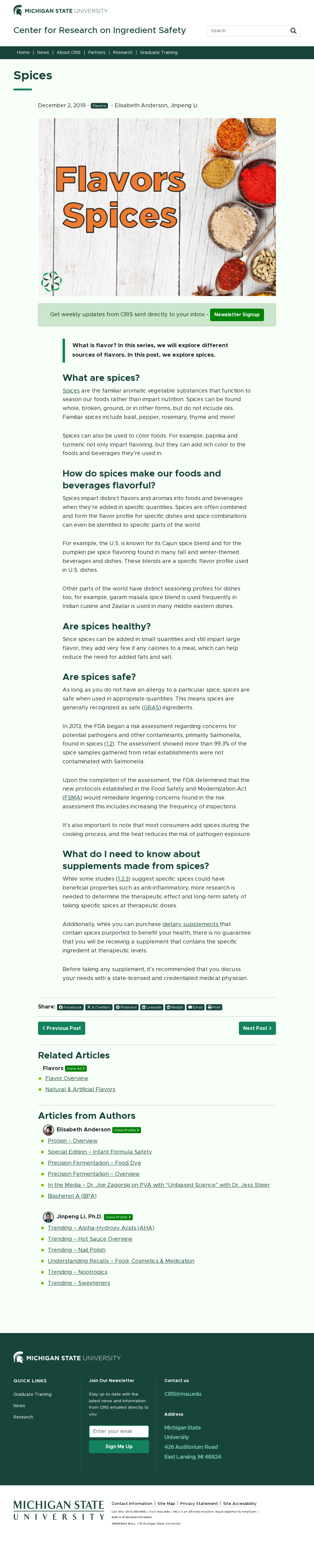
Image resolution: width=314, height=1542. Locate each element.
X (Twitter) (101, 1007)
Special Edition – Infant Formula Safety (100, 1152)
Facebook (72, 1007)
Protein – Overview (73, 1141)
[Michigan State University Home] (67, 1357)
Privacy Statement (199, 1504)
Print (216, 1007)
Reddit (176, 1007)
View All (74, 1068)
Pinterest (128, 1007)
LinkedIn (153, 1007)
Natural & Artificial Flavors (80, 1089)
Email (197, 1007)
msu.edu (163, 1511)
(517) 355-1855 (135, 1511)
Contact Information (132, 1504)
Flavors (99, 106)
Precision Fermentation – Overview (94, 1174)
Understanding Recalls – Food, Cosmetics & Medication (121, 1261)
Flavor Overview (66, 1078)
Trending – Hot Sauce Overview (90, 1239)
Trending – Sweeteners (79, 1283)
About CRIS (69, 53)
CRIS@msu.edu (182, 1394)
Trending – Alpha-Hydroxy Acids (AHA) (101, 1228)
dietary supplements (191, 924)
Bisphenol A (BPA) (72, 1196)
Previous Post (63, 1028)
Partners (96, 53)
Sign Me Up (119, 1446)
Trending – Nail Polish (76, 1250)
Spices (71, 391)
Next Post (256, 1028)
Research (122, 53)
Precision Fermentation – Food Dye (94, 1163)
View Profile (125, 1130)
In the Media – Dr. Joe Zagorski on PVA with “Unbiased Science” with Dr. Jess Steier (159, 1185)
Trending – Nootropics (77, 1272)
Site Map (166, 1504)
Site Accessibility (240, 1504)
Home (23, 53)
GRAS (151, 708)
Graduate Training (159, 53)
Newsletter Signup (237, 314)
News (43, 53)
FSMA (72, 798)
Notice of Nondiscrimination (132, 1517)
